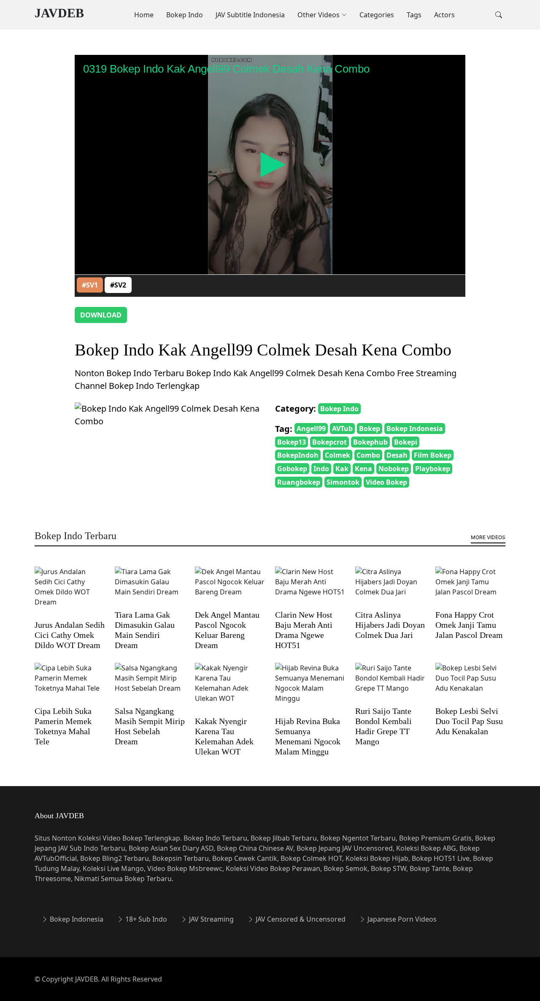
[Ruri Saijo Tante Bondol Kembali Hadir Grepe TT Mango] (390, 683)
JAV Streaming (210, 919)
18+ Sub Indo (145, 919)
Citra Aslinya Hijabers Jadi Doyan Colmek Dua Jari (390, 625)
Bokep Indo (184, 14)
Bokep (369, 428)
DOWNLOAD (101, 315)
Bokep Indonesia (414, 428)
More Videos (488, 537)
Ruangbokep (298, 482)
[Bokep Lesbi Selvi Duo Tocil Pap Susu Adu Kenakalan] (470, 683)
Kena (363, 468)
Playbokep (432, 468)
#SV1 (90, 285)
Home (144, 14)
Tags (414, 14)
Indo (321, 468)
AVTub (342, 428)
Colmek (337, 455)
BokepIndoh (298, 455)
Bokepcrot (329, 442)
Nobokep (393, 468)
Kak (341, 468)
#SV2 (118, 285)
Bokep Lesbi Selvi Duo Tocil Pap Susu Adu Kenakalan (469, 721)
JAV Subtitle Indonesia (250, 14)
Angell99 (311, 428)
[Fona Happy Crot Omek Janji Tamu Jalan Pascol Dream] (470, 587)
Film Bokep (432, 455)
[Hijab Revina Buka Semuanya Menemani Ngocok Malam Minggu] (310, 688)
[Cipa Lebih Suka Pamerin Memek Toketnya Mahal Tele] (70, 683)
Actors (444, 14)
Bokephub (370, 442)
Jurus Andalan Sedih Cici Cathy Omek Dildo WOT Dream (70, 635)
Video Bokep (386, 482)
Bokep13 (291, 442)
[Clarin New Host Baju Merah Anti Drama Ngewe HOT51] (310, 587)
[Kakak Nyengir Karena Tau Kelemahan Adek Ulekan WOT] (230, 688)
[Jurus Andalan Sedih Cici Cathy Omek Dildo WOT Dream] (70, 592)
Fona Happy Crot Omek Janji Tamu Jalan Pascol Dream (469, 625)
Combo (368, 455)
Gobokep (292, 468)
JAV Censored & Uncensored (300, 919)
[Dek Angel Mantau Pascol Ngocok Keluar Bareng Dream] (230, 587)
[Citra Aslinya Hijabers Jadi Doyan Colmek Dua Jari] (390, 587)
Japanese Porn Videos (401, 919)
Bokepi (405, 442)
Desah (397, 455)
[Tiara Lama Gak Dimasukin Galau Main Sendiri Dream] (150, 587)
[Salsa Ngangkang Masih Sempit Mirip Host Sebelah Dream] (150, 683)
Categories (376, 14)
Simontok (343, 482)
